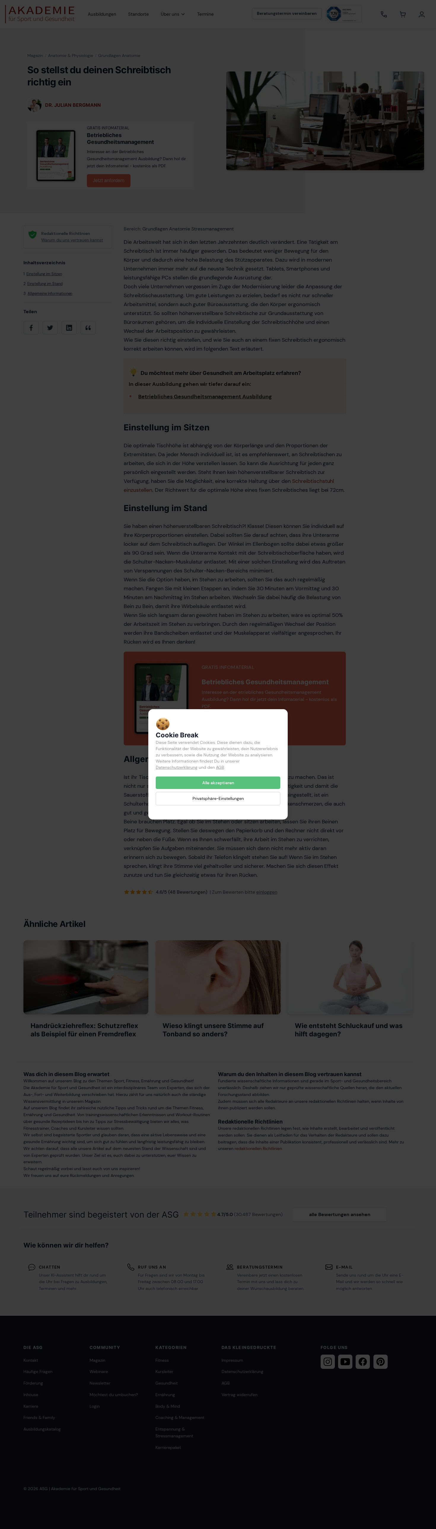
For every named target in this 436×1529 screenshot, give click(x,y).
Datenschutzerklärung (177, 767)
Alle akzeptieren (218, 782)
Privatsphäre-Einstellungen (218, 798)
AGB (220, 767)
